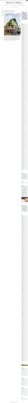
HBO (25, 15)
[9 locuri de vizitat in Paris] (12, 35)
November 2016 (23, 109)
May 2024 (22, 27)
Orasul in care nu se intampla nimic (24, 174)
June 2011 (22, 169)
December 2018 (23, 83)
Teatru (22, 374)
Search (26, 0)
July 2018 (22, 88)
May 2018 (22, 282)
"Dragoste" (23, 12)
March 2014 (22, 142)
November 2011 (23, 166)
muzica (25, 17)
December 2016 (23, 108)
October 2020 (23, 252)
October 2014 (23, 135)
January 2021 (23, 57)
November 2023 (23, 29)
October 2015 (23, 314)
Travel (9, 12)
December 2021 (23, 47)
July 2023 (22, 222)
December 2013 (23, 145)
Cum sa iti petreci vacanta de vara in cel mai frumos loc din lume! (24, 187)
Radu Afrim (24, 18)
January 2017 (23, 107)
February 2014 (23, 143)
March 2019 (22, 80)
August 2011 (22, 168)
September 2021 (23, 50)
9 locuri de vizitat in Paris (9, 11)
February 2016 (23, 118)
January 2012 (23, 165)
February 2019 (23, 81)
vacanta (26, 19)
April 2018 (22, 283)
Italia (22, 16)
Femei (23, 15)
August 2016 (22, 112)
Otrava (6, 12)
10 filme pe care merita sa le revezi (24, 176)
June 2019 (22, 77)
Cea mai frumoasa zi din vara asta (24, 175)
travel (24, 19)
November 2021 (23, 48)
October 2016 (23, 110)
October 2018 (23, 85)
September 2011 (23, 167)
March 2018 (22, 284)
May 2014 (22, 140)
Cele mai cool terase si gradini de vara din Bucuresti (24, 192)
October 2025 (23, 24)
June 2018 (22, 89)
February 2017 (23, 106)
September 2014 (23, 136)
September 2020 (23, 253)
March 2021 (22, 55)
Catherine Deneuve (24, 14)
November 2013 (23, 146)
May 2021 (22, 53)
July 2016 (22, 113)
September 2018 (23, 86)
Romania (26, 18)
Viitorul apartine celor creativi (24, 177)
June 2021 (22, 52)
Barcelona (25, 13)
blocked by (24, 365)
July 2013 (22, 342)
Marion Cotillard (25, 17)
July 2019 (22, 76)
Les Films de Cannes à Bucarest (24, 16)
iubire (23, 16)
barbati (23, 13)
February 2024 (23, 28)
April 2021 (22, 54)
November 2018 (23, 84)
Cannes (22, 14)
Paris (22, 18)
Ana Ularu (22, 13)
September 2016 (23, 111)
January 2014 (23, 144)
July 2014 (22, 138)
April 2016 (22, 116)
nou (22, 204)
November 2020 (23, 59)
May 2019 (22, 78)
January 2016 (23, 311)
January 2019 (23, 82)
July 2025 (22, 25)
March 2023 (22, 224)
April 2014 (22, 141)
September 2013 (23, 148)
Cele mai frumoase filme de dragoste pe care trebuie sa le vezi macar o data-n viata (24, 195)
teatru (22, 19)
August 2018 (22, 87)
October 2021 (23, 49)
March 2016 (22, 117)
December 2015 (23, 312)
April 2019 (22, 79)
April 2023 (22, 223)
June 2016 (22, 114)
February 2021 (23, 56)
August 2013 (22, 341)
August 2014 (22, 137)
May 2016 (22, 115)
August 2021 (22, 51)
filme (24, 15)
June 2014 (22, 139)
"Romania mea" (24, 12)
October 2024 (23, 26)
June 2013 (22, 343)
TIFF (23, 19)
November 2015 (23, 313)
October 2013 (23, 147)
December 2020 (23, 58)
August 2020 (22, 254)
